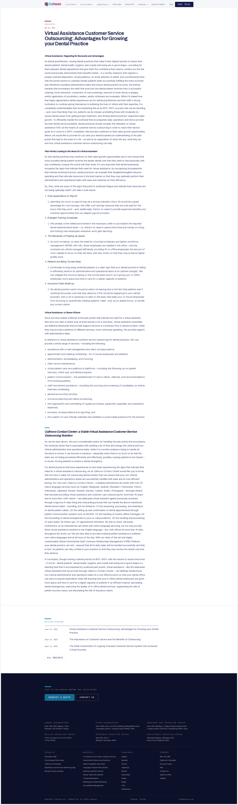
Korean (124, 771)
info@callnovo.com (186, 799)
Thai (123, 785)
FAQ (161, 767)
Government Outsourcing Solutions (96, 760)
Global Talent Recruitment (93, 775)
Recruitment (158, 4)
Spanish (124, 760)
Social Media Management (93, 785)
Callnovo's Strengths (168, 760)
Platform (70, 4)
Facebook (134, 799)
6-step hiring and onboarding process (83, 502)
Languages (102, 4)
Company (142, 4)
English (124, 757)
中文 (171, 4)
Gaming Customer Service (93, 771)
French (124, 764)
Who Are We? (165, 757)
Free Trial (184, 4)
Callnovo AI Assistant (53, 764)
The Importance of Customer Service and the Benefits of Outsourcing (105, 639)
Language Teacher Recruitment (95, 767)
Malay (123, 782)
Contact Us (164, 771)
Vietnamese (126, 789)
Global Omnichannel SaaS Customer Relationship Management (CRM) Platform (99, 541)
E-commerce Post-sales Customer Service (99, 757)
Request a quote (60, 697)
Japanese (125, 767)
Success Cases (166, 764)
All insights (55, 658)
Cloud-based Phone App (54, 760)
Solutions (85, 4)
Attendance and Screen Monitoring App (60, 767)
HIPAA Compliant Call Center (94, 764)
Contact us (87, 697)
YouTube (143, 799)
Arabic (124, 778)
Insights (129, 4)
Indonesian (125, 775)
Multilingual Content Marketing (95, 782)
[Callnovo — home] (53, 4)
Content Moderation (91, 778)
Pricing (117, 4)
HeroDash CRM (50, 757)
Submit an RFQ (165, 775)
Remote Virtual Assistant (54, 771)
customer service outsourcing (87, 143)
